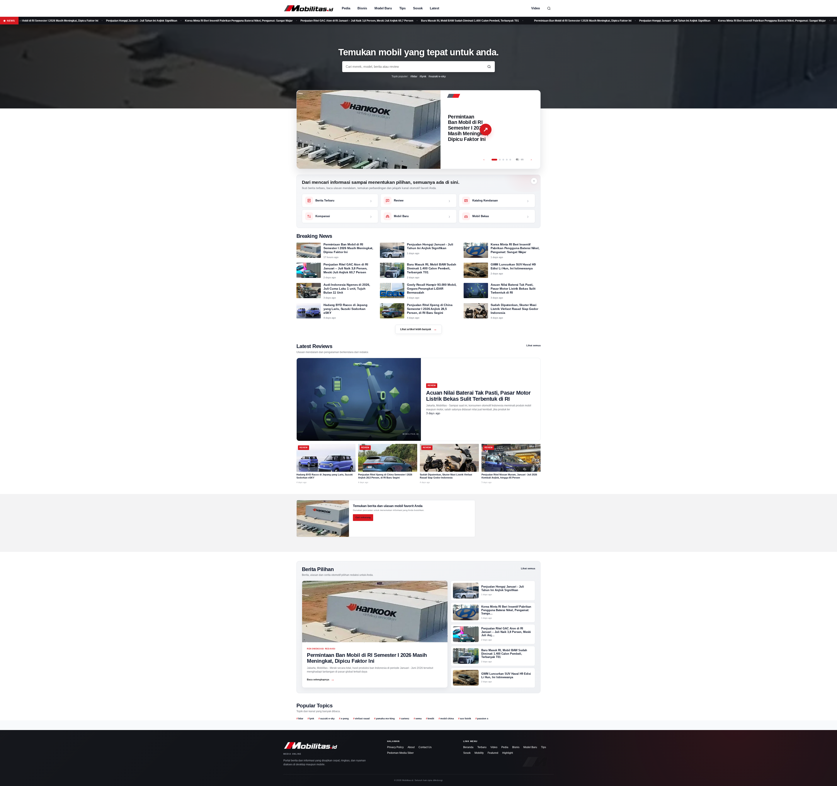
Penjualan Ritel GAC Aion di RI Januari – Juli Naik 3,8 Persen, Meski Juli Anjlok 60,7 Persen (306, 20)
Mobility (479, 753)
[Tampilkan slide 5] (510, 160)
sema (418, 718)
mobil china (447, 718)
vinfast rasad (362, 718)
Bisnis (362, 8)
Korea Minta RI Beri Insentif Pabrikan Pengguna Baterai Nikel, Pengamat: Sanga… (506, 610)
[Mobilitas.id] (308, 8)
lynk (311, 718)
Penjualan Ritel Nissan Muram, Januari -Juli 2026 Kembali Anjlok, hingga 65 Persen (509, 476)
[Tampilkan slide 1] (492, 160)
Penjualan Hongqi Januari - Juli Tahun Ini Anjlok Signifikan (90, 20)
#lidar (413, 76)
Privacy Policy (395, 747)
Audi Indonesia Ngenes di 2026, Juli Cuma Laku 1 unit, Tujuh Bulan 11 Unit (346, 288)
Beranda (468, 747)
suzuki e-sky (327, 718)
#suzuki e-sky (437, 76)
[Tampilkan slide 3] (503, 160)
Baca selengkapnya (320, 679)
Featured (493, 753)
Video (535, 8)
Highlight (507, 753)
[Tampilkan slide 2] (498, 160)
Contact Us (425, 747)
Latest (434, 8)
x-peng (345, 718)
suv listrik (465, 718)
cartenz (405, 718)
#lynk (423, 76)
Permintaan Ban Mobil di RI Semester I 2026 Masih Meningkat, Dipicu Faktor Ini (531, 20)
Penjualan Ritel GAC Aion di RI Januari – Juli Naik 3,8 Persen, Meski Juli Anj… (506, 632)
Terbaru (482, 747)
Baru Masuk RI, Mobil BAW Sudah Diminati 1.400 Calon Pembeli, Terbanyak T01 (419, 20)
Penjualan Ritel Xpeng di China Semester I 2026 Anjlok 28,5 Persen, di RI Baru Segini (429, 308)
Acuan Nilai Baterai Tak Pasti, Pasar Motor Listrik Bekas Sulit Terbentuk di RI (513, 288)
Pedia (346, 8)
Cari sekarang (363, 517)
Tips (402, 8)
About (411, 747)
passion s (482, 718)
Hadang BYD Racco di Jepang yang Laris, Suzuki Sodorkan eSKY (345, 308)
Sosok (417, 8)
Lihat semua (533, 345)
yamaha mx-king (385, 718)
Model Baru (383, 8)
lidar (300, 718)
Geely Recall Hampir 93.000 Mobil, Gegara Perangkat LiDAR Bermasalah (431, 288)
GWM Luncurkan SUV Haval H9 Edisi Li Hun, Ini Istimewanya (513, 266)
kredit (431, 718)
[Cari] (549, 8)
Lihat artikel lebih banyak (418, 329)
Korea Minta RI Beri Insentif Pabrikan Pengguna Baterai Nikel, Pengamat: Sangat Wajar (188, 20)
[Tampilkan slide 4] (507, 160)
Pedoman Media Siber (400, 753)
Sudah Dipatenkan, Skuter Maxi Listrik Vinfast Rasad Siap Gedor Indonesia (514, 308)
